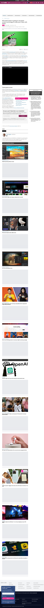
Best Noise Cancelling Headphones (39, 584)
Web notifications (34, 601)
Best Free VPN (11, 584)
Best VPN (10, 582)
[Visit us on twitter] (28, 2)
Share (4, 49)
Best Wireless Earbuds (37, 586)
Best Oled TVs (29, 586)
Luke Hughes (7, 25)
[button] (41, 2)
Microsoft (25, 60)
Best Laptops (20, 582)
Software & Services (6, 18)
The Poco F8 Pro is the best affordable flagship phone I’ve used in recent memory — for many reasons (36, 120)
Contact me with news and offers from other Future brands (8, 596)
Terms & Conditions (7, 602)
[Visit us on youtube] (30, 2)
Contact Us (23, 599)
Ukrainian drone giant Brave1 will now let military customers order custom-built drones (36, 93)
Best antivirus (24, 15)
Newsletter (26, 49)
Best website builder (40, 15)
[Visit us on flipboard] (31, 2)
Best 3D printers (17, 15)
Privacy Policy (11, 601)
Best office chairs (10, 15)
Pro (2, 18)
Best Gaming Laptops (21, 584)
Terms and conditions (35, 599)
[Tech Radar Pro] (22, 0)
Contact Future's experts (15, 599)
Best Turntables (36, 582)
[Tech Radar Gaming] (27, 0)
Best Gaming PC (20, 586)
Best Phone (28, 582)
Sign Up (8, 598)
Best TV (28, 584)
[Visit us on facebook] (27, 2)
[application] (15, 75)
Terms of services (13, 118)
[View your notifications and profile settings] (38, 3)
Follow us (22, 49)
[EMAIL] (7, 135)
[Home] (17, 0)
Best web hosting (31, 15)
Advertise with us (24, 601)
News (3, 25)
